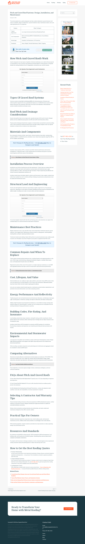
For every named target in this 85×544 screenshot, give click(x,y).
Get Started (68, 508)
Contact (44, 539)
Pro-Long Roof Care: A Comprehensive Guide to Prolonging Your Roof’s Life (66, 106)
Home (48, 2)
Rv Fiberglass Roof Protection (67, 128)
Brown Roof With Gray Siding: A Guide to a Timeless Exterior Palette (67, 115)
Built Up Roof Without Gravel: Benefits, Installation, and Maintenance (27, 482)
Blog (43, 537)
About (43, 535)
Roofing (53, 2)
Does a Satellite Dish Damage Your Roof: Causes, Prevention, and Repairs (67, 120)
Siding (64, 2)
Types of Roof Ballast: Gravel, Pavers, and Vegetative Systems (25, 478)
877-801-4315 (42, 143)
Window (59, 2)
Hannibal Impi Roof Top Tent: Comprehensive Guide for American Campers (66, 94)
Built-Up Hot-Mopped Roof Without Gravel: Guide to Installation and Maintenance (30, 480)
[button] (72, 2)
